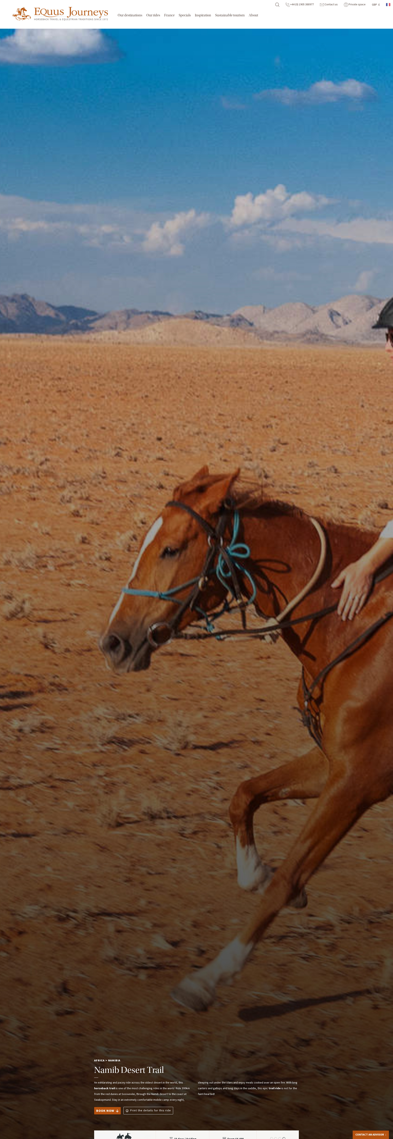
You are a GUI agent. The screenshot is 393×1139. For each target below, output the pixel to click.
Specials (185, 15)
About (253, 15)
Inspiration (203, 15)
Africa (99, 1061)
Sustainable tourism (230, 15)
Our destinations (130, 15)
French (388, 4)
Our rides (153, 15)
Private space (357, 4)
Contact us (331, 4)
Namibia (114, 1061)
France (169, 15)
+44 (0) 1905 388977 (302, 4)
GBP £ (376, 5)
